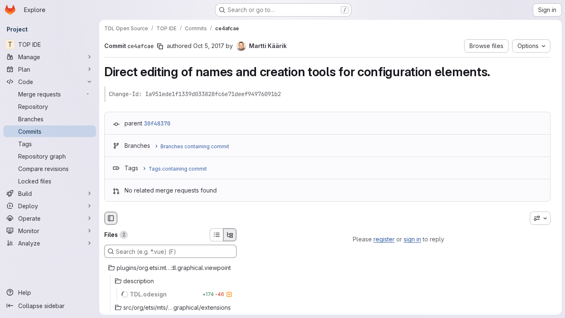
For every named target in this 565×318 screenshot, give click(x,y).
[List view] (216, 234)
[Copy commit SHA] (160, 46)
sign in (412, 239)
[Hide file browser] (110, 218)
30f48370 (157, 123)
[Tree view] (230, 234)
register (384, 239)
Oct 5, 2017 (208, 45)
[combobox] (540, 218)
